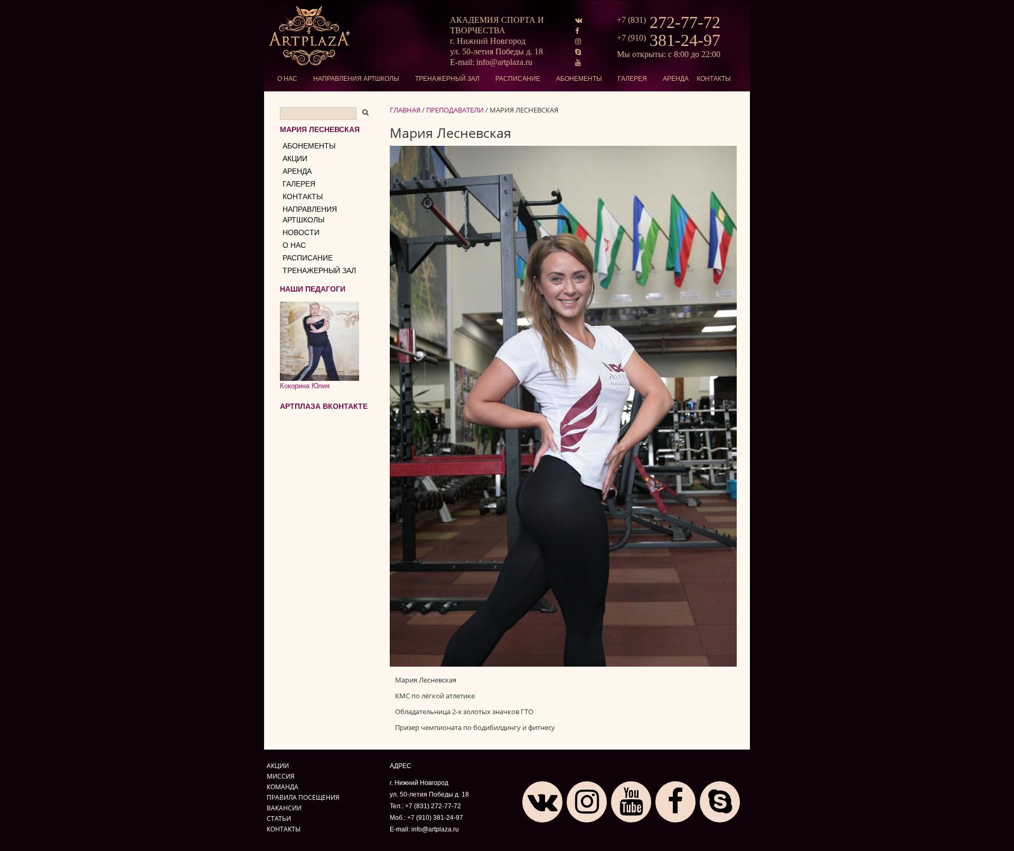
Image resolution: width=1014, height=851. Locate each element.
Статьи (279, 818)
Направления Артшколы (356, 78)
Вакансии (284, 807)
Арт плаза (310, 36)
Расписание (517, 78)
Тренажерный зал (447, 78)
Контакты (714, 78)
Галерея (632, 78)
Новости (301, 232)
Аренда (676, 78)
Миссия (281, 776)
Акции (295, 158)
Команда (282, 786)
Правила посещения (303, 797)
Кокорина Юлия (305, 386)
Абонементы (579, 78)
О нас (287, 78)
